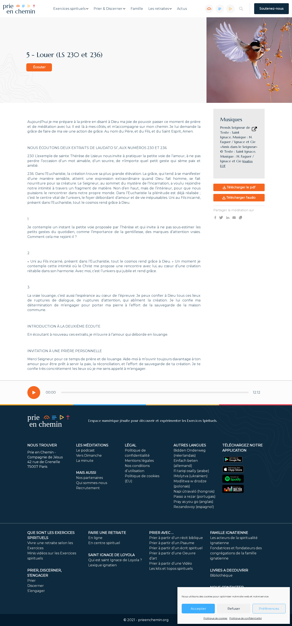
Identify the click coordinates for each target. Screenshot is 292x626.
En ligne (95, 538)
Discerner (35, 586)
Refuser (233, 609)
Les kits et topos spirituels (171, 569)
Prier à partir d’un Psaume (171, 543)
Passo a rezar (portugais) (194, 497)
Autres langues (190, 445)
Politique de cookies (215, 618)
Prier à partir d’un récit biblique (176, 538)
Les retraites (158, 8)
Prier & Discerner (108, 8)
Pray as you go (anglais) (193, 502)
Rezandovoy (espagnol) (194, 507)
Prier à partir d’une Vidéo (170, 563)
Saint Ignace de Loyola (111, 555)
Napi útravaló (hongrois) (194, 491)
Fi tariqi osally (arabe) (191, 471)
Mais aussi (86, 473)
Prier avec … (161, 533)
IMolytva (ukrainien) (191, 476)
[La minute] (230, 8)
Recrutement (88, 488)
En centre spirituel (104, 543)
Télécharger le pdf (240, 187)
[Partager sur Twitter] (221, 217)
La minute (84, 461)
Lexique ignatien (102, 565)
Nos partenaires (89, 478)
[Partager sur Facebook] (215, 217)
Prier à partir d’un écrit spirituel (176, 548)
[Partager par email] (234, 217)
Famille (137, 8)
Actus (182, 8)
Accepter (198, 609)
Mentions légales (139, 461)
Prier (31, 581)
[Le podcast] (209, 8)
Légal (130, 445)
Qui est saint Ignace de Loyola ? (115, 560)
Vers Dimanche (89, 455)
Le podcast (85, 450)
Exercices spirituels (69, 8)
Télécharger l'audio (241, 197)
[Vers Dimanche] (219, 8)
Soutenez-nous (271, 8)
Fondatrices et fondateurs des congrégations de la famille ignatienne (236, 553)
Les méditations (92, 445)
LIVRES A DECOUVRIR (229, 570)
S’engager (36, 591)
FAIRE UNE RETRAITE (107, 533)
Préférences (269, 609)
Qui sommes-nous (91, 483)
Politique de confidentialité (245, 618)
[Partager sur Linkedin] (227, 217)
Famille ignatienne (229, 533)
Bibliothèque (221, 575)
